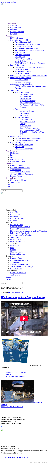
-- (1, 426)
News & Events (11, 178)
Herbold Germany (17, 32)
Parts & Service (11, 151)
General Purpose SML (23, 42)
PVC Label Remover (27, 122)
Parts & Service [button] (11, 243)
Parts (12, 155)
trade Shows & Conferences (12, 407)
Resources (9, 163)
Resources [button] (9, 256)
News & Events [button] (11, 271)
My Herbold (14, 153)
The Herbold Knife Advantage (21, 174)
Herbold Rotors (16, 176)
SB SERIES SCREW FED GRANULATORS (25, 72)
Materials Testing (16, 159)
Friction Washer (25, 99)
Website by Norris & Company (37, 462)
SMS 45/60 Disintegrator (24, 145)
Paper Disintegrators (17, 142)
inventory (9, 186)
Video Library (15, 170)
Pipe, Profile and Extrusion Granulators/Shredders (28, 76)
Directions (14, 30)
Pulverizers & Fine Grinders (20, 78)
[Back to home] (19, 17)
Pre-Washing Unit (26, 94)
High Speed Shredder (27, 101)
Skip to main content (8, 2)
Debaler (22, 124)
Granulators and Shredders (20, 40)
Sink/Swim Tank (26, 119)
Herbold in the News (18, 180)
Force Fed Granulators (18, 65)
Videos (8, 374)
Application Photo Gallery (20, 172)
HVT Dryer (24, 115)
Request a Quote (16, 166)
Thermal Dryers (25, 113)
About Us (13, 25)
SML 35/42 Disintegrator (24, 149)
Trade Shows (15, 182)
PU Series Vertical (21, 80)
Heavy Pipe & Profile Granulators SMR (29, 50)
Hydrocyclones (25, 126)
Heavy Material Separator (29, 128)
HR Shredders (20, 57)
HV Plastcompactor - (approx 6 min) (23, 297)
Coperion (13, 34)
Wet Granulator (25, 96)
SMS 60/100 (19, 147)
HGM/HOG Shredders (23, 59)
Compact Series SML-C (24, 46)
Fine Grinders (20, 53)
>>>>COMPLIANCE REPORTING (15, 457)
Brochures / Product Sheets (20, 168)
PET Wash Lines (16, 38)
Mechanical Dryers (27, 111)
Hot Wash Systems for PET (30, 103)
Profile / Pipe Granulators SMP (26, 48)
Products (9, 36)
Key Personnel (15, 27)
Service (13, 157)
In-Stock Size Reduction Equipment (28, 138)
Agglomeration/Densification (21, 84)
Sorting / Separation (22, 117)
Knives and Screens (17, 161)
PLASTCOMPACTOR (17, 292)
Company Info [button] (11, 210)
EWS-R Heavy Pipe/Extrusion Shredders (30, 63)
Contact (8, 184)
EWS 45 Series (20, 61)
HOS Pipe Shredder (22, 55)
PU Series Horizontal (23, 82)
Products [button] (9, 223)
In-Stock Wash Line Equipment (26, 140)
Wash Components (22, 92)
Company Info (11, 23)
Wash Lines (14, 90)
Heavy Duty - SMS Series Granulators (29, 44)
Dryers (17, 109)
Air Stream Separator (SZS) (30, 130)
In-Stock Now (15, 136)
